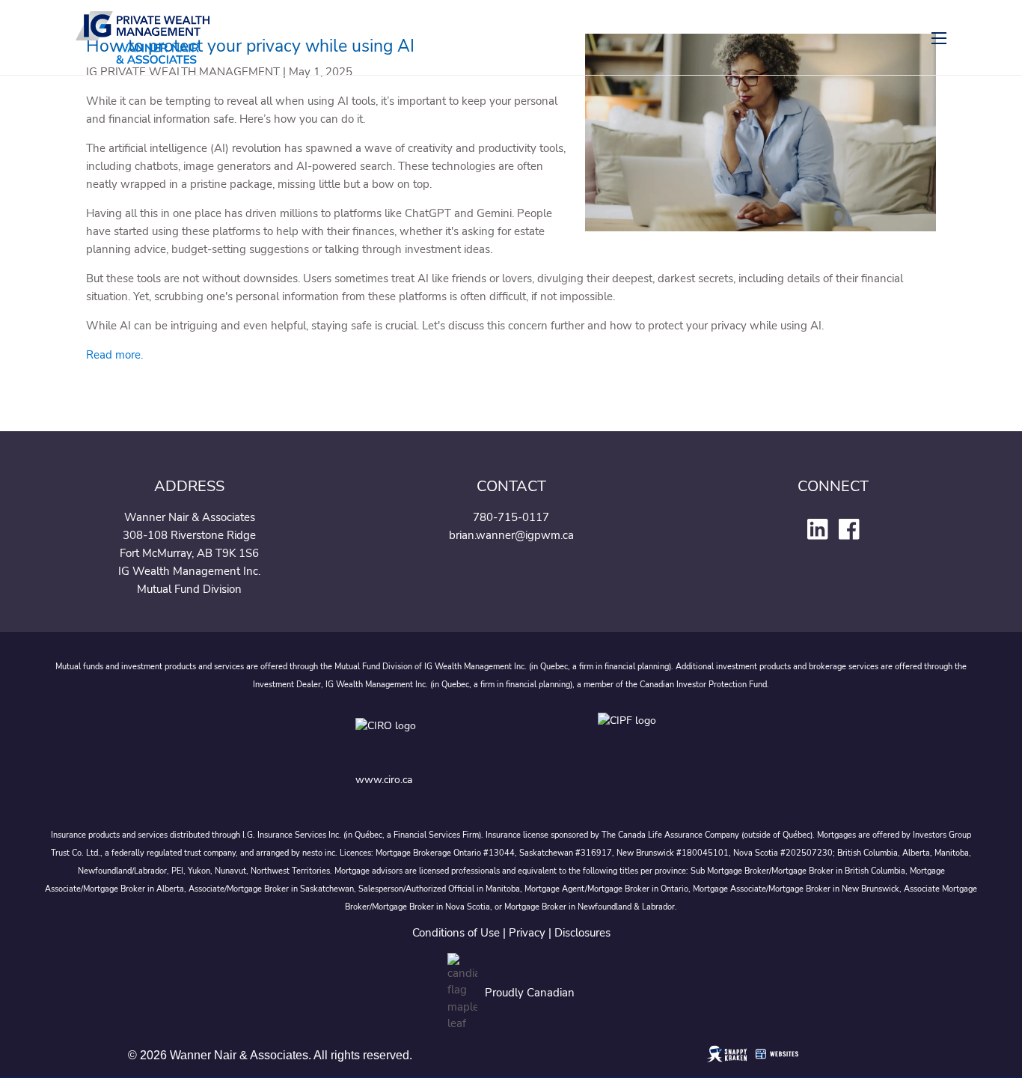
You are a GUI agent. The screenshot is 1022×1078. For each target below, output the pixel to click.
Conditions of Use (456, 932)
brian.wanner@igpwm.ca (511, 535)
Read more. (114, 354)
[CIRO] (433, 737)
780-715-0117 (511, 517)
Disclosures (582, 932)
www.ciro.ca (383, 780)
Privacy (527, 932)
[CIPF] (632, 737)
